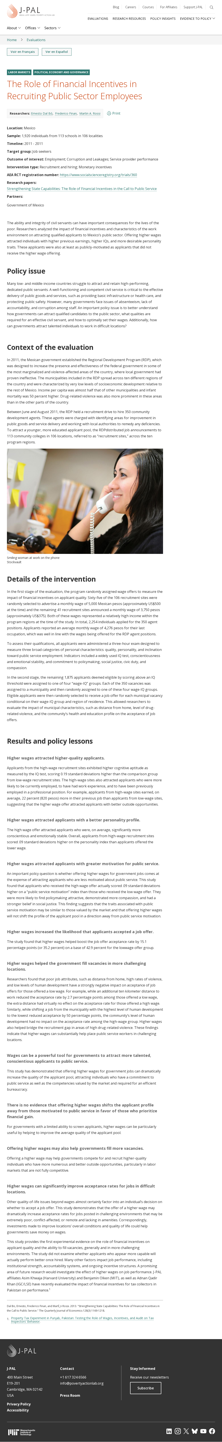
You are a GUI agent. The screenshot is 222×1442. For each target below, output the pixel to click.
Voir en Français (23, 52)
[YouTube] (203, 1431)
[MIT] (21, 1432)
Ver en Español (57, 52)
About (12, 28)
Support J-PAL (193, 7)
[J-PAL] (31, 12)
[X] (186, 1431)
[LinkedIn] (169, 1431)
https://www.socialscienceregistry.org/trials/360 (98, 174)
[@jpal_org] (178, 1431)
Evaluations (98, 18)
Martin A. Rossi (89, 113)
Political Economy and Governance (61, 72)
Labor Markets (19, 72)
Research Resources (129, 18)
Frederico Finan (66, 113)
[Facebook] (212, 1431)
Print (116, 113)
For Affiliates (168, 7)
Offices (30, 28)
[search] (211, 7)
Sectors (50, 28)
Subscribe (145, 1388)
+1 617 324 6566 (73, 1377)
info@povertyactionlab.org (82, 1383)
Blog (116, 7)
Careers (130, 7)
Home (12, 39)
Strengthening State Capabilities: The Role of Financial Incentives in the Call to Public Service (82, 188)
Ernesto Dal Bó (41, 113)
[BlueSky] (195, 1431)
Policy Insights (163, 18)
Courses (148, 7)
